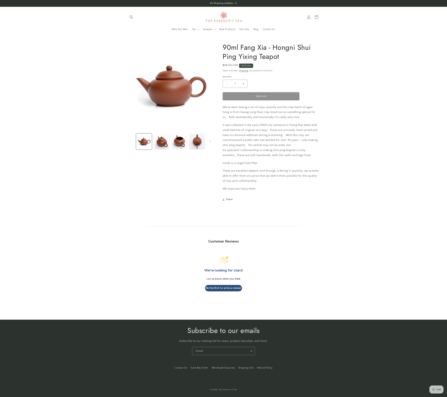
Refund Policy (265, 367)
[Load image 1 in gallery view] (144, 141)
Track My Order (199, 367)
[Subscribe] (251, 351)
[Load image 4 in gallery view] (197, 141)
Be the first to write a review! (223, 288)
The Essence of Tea (228, 390)
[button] (131, 17)
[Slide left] (131, 141)
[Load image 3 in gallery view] (179, 141)
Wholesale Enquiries (223, 367)
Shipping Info (246, 367)
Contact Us (180, 367)
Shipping (243, 70)
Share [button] (229, 199)
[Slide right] (210, 141)
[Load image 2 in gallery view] (162, 141)
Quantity (227, 76)
